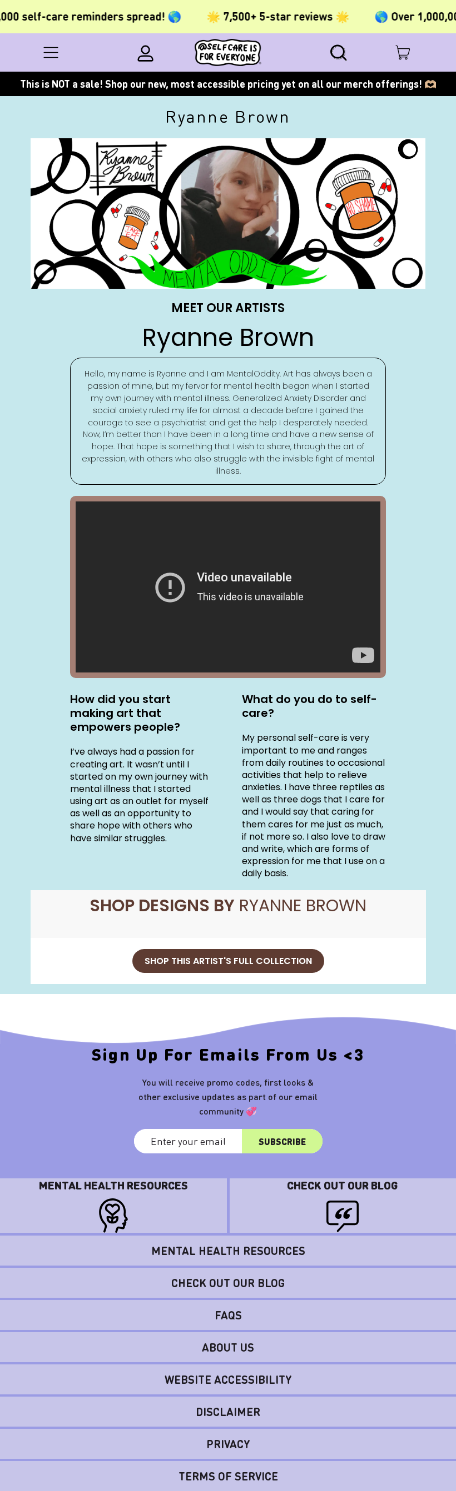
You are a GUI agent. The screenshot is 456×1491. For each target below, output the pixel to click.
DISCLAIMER (228, 1411)
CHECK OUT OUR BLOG (228, 1283)
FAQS (228, 1315)
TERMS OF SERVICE (228, 1476)
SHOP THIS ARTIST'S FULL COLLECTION (228, 961)
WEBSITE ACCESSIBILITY (228, 1379)
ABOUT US (228, 1347)
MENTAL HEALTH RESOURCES (228, 1250)
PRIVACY (228, 1444)
